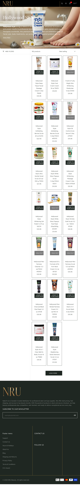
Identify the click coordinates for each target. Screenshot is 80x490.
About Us (6, 449)
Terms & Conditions (9, 464)
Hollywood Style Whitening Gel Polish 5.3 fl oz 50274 (39, 221)
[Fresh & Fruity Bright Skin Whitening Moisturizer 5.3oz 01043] (70, 63)
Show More (6, 37)
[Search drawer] (62, 3)
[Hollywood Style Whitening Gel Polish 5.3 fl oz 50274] (39, 198)
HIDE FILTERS (9, 51)
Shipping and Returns (10, 457)
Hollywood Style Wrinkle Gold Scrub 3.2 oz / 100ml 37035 (70, 221)
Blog (4, 453)
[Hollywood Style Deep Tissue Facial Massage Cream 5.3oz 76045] (39, 63)
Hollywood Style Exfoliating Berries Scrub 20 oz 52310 (39, 131)
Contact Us (6, 442)
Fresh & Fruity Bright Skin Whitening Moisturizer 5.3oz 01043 (70, 86)
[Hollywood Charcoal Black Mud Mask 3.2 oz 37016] (39, 286)
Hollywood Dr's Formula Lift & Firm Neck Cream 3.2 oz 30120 (54, 266)
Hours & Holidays (8, 445)
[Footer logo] (12, 392)
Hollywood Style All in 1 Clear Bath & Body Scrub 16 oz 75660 (39, 352)
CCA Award (6, 468)
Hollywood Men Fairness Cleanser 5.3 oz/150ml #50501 (39, 266)
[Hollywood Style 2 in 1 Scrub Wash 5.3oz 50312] (70, 286)
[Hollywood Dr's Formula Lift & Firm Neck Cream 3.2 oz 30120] (54, 244)
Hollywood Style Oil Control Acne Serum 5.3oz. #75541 (70, 131)
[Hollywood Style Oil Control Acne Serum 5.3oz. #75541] (70, 108)
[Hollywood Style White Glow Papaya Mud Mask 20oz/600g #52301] (54, 198)
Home (5, 22)
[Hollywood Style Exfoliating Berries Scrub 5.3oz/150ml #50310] (54, 108)
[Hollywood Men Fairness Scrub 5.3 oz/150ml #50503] (70, 244)
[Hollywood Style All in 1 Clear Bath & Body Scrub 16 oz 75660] (39, 329)
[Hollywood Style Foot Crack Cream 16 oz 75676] (54, 63)
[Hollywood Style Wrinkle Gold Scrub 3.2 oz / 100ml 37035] (70, 198)
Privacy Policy (7, 460)
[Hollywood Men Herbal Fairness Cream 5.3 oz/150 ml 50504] (54, 286)
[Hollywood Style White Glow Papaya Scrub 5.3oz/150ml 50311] (54, 153)
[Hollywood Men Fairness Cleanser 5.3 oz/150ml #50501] (39, 244)
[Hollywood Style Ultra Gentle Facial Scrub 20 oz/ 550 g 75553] (39, 153)
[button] (74, 415)
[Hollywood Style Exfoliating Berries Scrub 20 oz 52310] (39, 108)
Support (5, 438)
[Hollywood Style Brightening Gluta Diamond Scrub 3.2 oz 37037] (54, 329)
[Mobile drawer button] (75, 3)
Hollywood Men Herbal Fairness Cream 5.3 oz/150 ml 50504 (54, 309)
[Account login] (66, 3)
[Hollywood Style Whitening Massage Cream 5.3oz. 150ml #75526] (70, 153)
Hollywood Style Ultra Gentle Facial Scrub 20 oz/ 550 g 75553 (39, 176)
